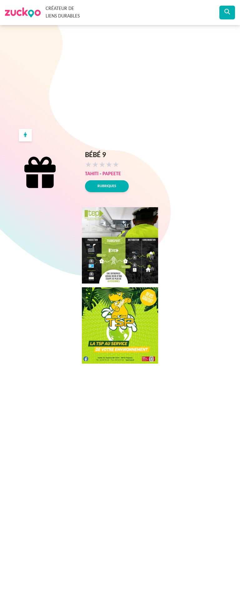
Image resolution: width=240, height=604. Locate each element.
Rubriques (107, 186)
